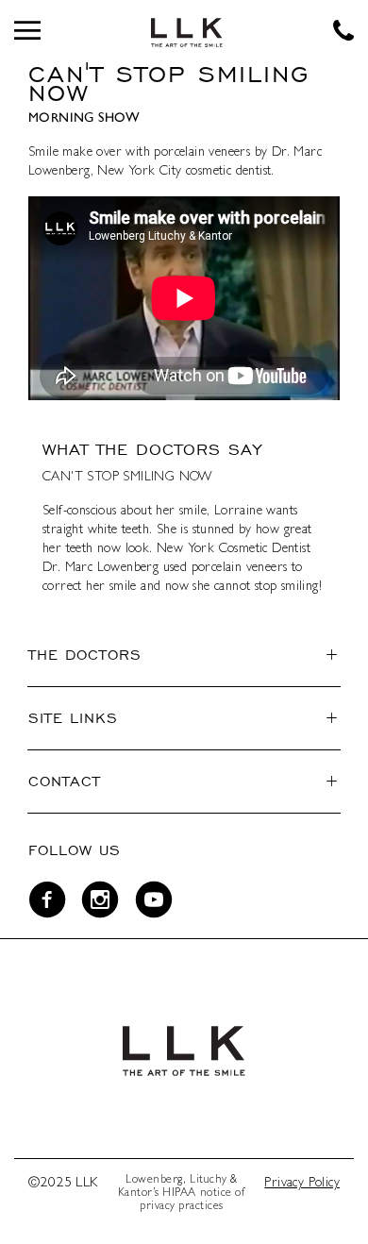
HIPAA (179, 1194)
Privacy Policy (302, 1183)
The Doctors (85, 655)
